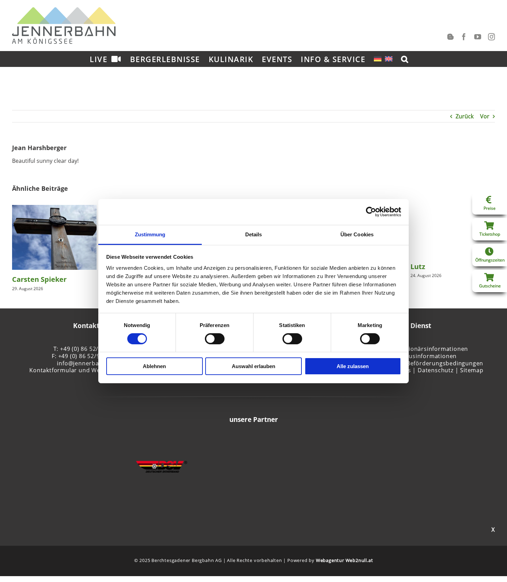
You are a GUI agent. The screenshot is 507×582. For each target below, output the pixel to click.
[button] (405, 59)
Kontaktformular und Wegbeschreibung (86, 370)
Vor (484, 116)
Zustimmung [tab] (150, 234)
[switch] (215, 338)
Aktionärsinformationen (434, 349)
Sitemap (472, 370)
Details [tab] (253, 234)
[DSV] (161, 464)
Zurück (465, 116)
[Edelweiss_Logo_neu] (100, 453)
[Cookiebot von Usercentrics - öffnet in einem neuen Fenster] (371, 212)
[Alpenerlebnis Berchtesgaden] (406, 440)
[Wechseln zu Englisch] (388, 59)
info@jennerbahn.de (86, 363)
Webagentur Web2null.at (344, 560)
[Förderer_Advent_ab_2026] (345, 452)
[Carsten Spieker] (54, 209)
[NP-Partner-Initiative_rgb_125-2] (284, 457)
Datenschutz (436, 370)
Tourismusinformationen (421, 356)
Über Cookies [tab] (357, 234)
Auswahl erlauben (253, 366)
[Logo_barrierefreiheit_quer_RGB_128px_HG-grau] (222, 461)
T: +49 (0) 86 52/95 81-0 (86, 349)
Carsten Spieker (39, 279)
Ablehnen (154, 366)
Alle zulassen (353, 366)
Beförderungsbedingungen (445, 363)
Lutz (417, 266)
